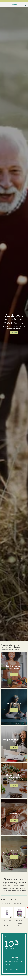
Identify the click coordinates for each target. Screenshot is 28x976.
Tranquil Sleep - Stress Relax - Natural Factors (7, 922)
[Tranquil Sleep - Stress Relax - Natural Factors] (7, 913)
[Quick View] (11, 916)
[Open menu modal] (2, 4)
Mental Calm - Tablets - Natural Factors (19, 922)
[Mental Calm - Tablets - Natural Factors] (19, 913)
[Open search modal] (22, 4)
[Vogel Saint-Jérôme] (14, 4)
